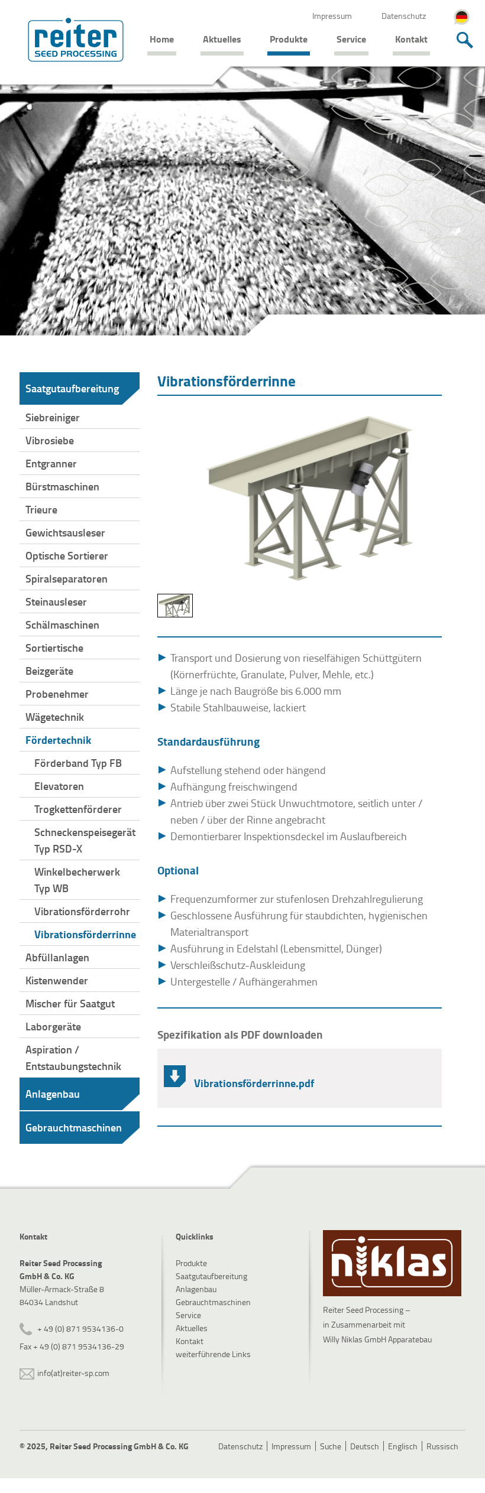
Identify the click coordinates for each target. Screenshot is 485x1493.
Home (162, 38)
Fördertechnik (58, 739)
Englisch (403, 1446)
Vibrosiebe (49, 440)
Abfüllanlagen (57, 957)
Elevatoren (59, 785)
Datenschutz (403, 15)
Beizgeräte (49, 670)
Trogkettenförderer (78, 809)
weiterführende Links (213, 1353)
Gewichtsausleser (65, 532)
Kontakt (411, 38)
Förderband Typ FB (78, 762)
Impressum (332, 15)
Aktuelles (222, 38)
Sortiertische (54, 647)
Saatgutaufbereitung (72, 388)
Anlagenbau (52, 1093)
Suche (330, 1446)
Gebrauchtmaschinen (73, 1127)
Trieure (41, 509)
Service (351, 38)
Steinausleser (56, 601)
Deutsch (364, 1446)
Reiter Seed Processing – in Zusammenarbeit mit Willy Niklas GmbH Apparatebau (377, 1324)
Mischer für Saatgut (70, 1003)
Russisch (442, 1446)
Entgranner (51, 463)
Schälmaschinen (62, 624)
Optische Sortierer (66, 555)
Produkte (289, 38)
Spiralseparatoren (66, 578)
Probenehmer (57, 693)
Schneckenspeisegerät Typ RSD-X (84, 840)
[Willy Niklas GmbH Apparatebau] (392, 1263)
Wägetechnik (54, 716)
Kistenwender (56, 980)
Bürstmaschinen (62, 486)
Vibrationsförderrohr (82, 911)
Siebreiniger (52, 417)
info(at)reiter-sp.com (73, 1372)
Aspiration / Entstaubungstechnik (73, 1058)
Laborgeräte (53, 1026)
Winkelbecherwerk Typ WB (77, 880)
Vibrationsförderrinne (85, 934)
